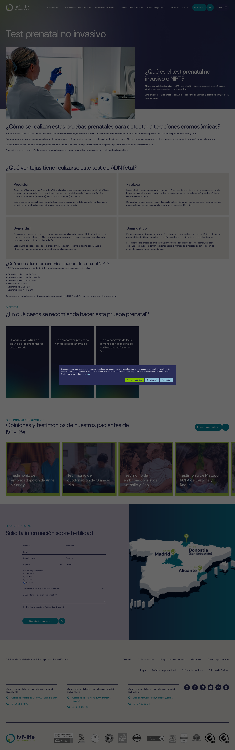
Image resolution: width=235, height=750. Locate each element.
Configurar (152, 380)
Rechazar (166, 380)
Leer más (86, 374)
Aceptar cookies (134, 380)
